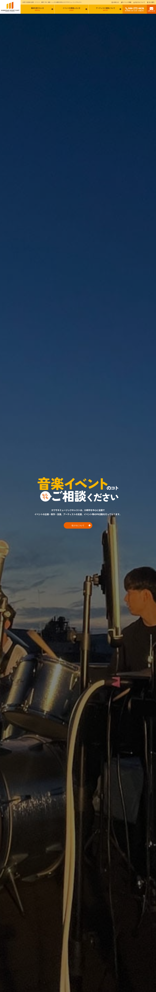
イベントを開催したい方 (71, 9)
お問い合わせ (151, 11)
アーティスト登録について (105, 9)
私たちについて (140, 2)
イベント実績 (127, 2)
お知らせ (116, 2)
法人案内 (151, 2)
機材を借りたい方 (37, 9)
